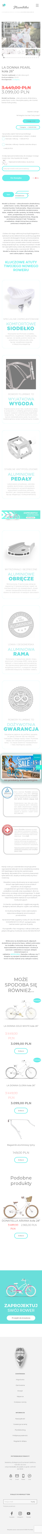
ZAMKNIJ (37, 757)
